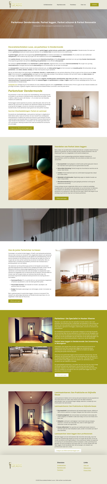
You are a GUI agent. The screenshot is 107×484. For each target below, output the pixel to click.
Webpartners (87, 468)
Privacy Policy (87, 470)
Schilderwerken (48, 4)
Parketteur (73, 4)
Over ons (83, 4)
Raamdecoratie (61, 4)
